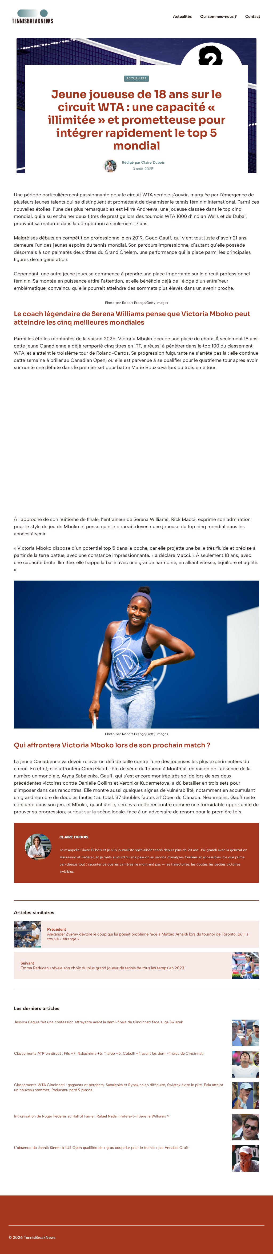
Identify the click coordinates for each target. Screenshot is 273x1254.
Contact (252, 16)
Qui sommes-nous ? (218, 16)
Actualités (182, 16)
